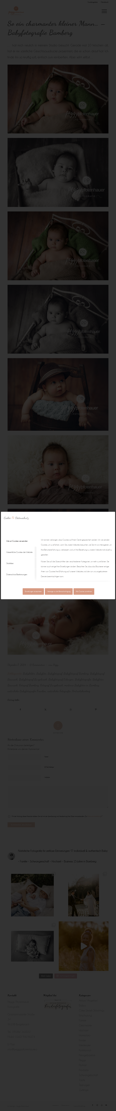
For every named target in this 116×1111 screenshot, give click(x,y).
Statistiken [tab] (10, 563)
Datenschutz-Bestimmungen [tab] (16, 574)
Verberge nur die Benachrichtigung (58, 591)
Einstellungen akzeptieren (33, 591)
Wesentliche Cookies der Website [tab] (19, 552)
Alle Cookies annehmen (84, 591)
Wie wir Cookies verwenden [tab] (17, 541)
